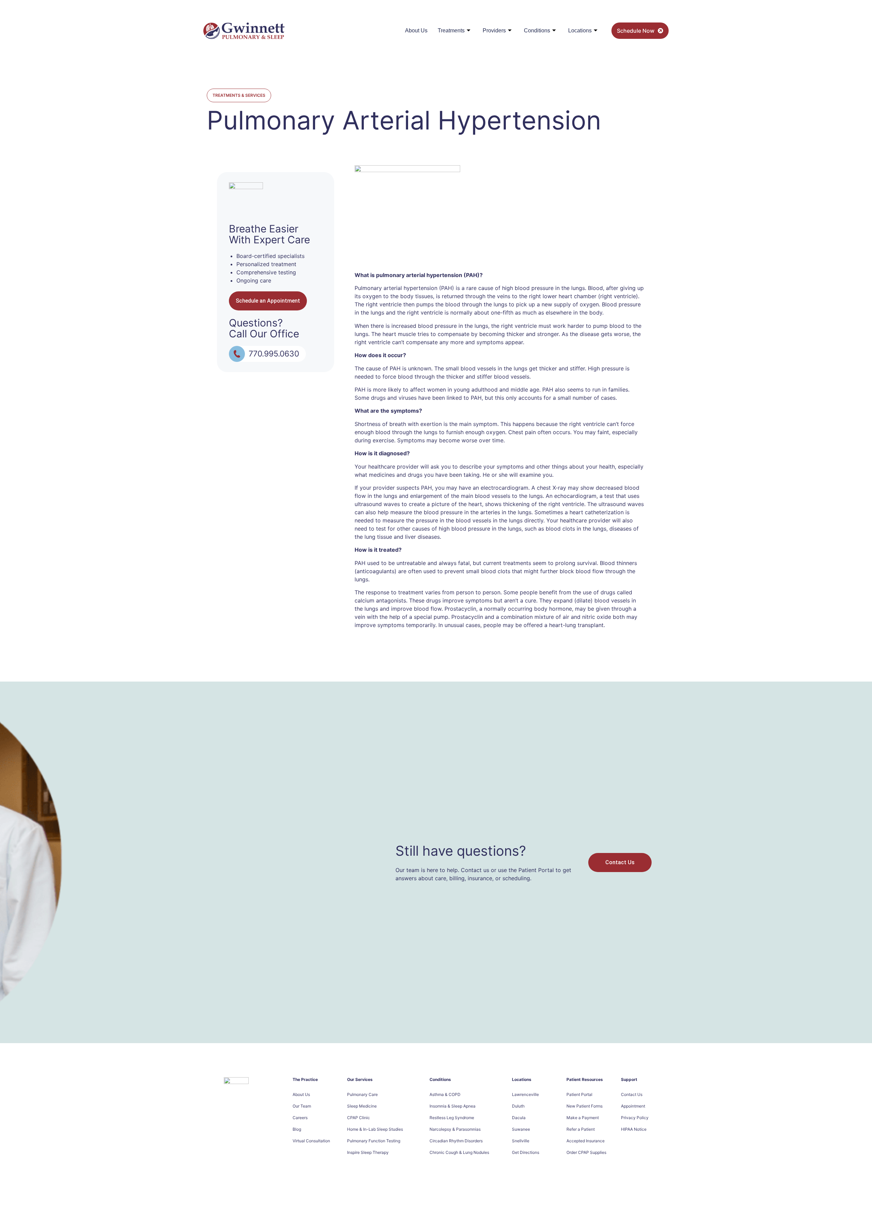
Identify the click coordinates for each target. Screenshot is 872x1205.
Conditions (537, 30)
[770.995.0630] (237, 354)
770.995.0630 (274, 354)
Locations (580, 30)
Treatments (451, 30)
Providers (494, 30)
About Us (416, 30)
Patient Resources (584, 1079)
